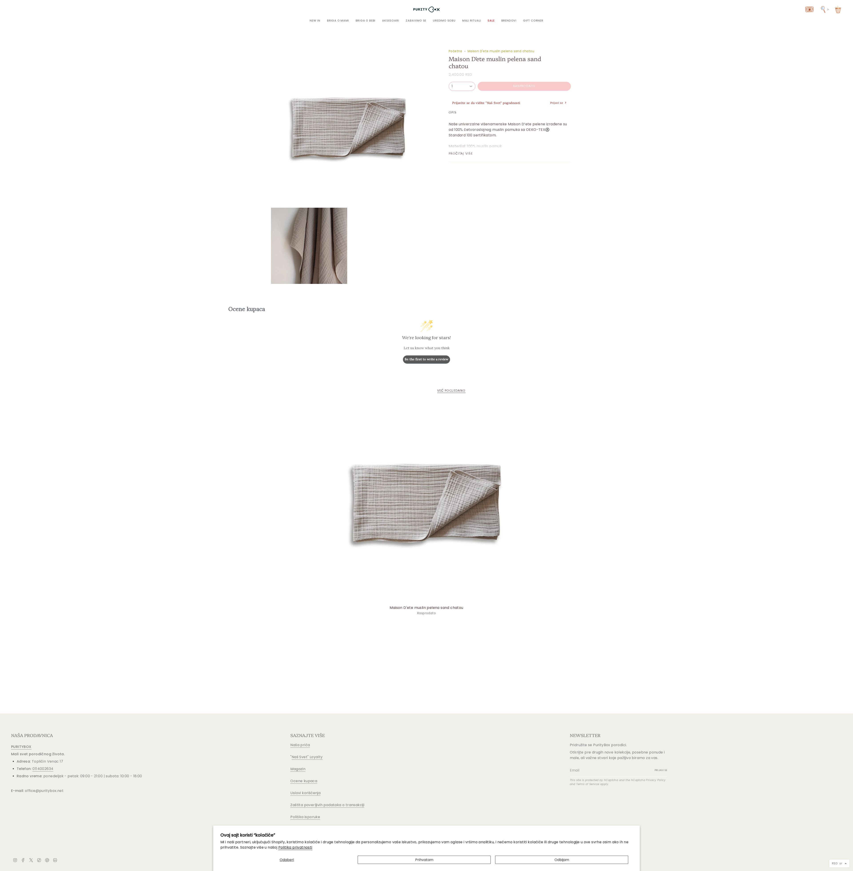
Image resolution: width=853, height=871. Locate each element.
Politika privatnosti (295, 847)
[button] (338, 21)
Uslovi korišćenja (305, 792)
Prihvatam (424, 859)
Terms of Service (587, 784)
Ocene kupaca (303, 780)
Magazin (297, 768)
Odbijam (561, 859)
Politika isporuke (305, 816)
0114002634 (42, 768)
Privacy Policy (656, 780)
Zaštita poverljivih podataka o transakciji (327, 804)
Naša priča (300, 744)
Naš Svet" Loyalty (307, 756)
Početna (455, 51)
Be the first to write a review (426, 359)
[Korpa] (838, 9)
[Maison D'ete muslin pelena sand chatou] (426, 502)
